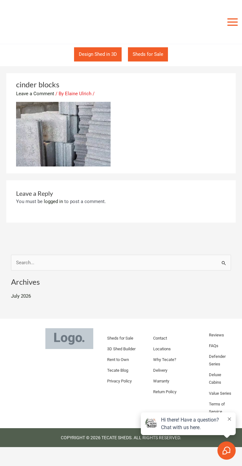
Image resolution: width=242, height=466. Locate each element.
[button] (98, 54)
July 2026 (21, 296)
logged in (53, 201)
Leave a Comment (35, 93)
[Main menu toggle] (232, 21)
